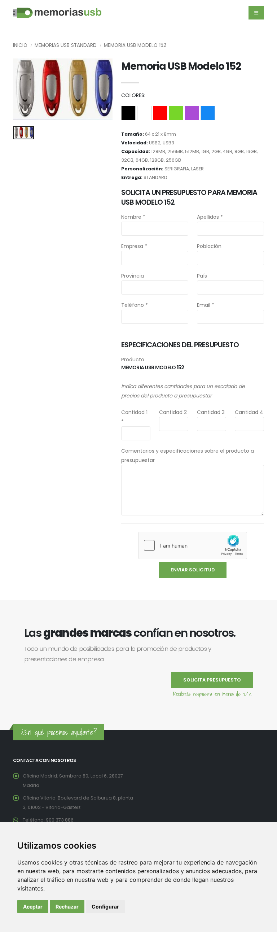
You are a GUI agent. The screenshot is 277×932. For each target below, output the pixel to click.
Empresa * (134, 246)
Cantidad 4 (249, 412)
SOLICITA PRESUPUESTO (212, 680)
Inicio (20, 45)
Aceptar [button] (33, 906)
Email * (205, 305)
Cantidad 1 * (134, 417)
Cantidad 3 (211, 412)
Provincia (132, 275)
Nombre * (133, 217)
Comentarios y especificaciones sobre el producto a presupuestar (187, 455)
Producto (132, 359)
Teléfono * (134, 305)
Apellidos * (210, 217)
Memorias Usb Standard (66, 45)
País (202, 275)
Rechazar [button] (67, 906)
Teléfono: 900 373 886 (48, 820)
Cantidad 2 (173, 412)
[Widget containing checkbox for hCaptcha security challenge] (192, 545)
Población (209, 246)
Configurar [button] (105, 906)
